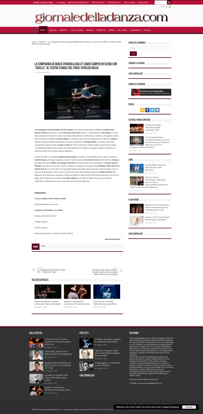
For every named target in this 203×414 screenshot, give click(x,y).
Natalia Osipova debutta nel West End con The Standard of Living (58, 365)
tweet (43, 246)
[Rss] (162, 6)
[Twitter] (167, 6)
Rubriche (63, 30)
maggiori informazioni (171, 407)
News (42, 30)
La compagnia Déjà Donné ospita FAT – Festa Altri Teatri (51, 270)
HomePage (61, 2)
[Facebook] (164, 6)
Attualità (42, 42)
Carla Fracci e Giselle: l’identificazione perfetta (105, 302)
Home (34, 42)
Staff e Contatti (129, 2)
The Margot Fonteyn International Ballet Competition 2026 (153, 127)
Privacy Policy (143, 2)
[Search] (169, 2)
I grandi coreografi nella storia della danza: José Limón (56, 377)
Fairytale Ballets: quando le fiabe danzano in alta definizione (155, 167)
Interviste (53, 30)
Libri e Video (122, 30)
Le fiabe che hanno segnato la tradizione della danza (108, 340)
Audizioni (89, 30)
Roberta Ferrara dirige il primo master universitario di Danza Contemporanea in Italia (157, 207)
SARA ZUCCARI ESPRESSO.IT (78, 2)
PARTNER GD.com (114, 2)
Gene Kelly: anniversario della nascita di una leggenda (58, 352)
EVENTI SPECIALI (98, 2)
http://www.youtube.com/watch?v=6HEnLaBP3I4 (54, 233)
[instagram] (169, 6)
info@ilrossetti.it (41, 222)
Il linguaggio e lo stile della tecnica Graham (107, 364)
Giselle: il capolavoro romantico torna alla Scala (76, 302)
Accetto (189, 407)
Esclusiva (147, 30)
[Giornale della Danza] (101, 16)
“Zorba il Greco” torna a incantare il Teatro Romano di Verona (58, 341)
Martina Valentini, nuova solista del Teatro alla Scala (47, 302)
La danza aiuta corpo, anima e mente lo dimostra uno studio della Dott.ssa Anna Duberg (104, 271)
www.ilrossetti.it (41, 228)
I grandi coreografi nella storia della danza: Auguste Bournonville (107, 353)
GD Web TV (101, 30)
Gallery (111, 30)
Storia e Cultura (77, 30)
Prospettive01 (135, 30)
